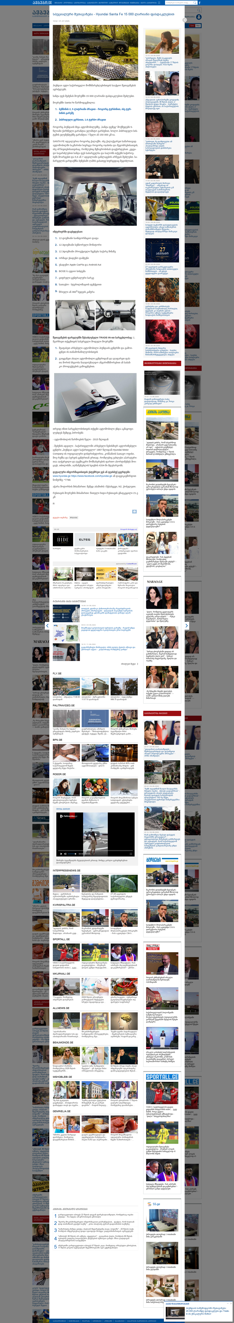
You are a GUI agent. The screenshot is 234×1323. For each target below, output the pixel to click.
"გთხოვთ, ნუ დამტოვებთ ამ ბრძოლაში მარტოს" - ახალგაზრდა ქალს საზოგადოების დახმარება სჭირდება (158, 145)
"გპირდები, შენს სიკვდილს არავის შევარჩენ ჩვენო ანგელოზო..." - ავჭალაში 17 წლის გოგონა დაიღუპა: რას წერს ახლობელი (161, 62)
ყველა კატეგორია (149, 3)
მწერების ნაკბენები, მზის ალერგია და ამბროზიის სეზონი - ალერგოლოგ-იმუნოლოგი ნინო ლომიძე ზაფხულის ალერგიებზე (62, 585)
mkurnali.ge (61, 974)
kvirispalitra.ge (64, 905)
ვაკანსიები (119, 1321)
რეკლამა (86, 1321)
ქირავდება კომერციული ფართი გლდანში (128, 550)
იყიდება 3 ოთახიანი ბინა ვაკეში (106, 549)
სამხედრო (113, 3)
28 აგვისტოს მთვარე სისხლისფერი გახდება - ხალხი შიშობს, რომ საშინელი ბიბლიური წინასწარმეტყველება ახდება (162, 351)
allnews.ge (61, 1008)
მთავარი (58, 3)
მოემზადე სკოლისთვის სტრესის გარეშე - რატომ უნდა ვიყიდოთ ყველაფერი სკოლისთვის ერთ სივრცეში (108, 629)
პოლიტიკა (68, 3)
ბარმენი (57, 548)
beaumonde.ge (63, 1042)
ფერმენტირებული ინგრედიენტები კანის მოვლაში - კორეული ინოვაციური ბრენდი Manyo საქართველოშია (106, 585)
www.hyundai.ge (62, 476)
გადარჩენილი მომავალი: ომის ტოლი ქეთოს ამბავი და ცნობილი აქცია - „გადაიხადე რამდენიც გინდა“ (108, 648)
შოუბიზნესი (124, 3)
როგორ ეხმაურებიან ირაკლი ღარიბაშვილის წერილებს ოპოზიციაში (159, 979)
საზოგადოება (80, 3)
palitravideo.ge (64, 705)
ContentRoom (131, 564)
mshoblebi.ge (62, 1077)
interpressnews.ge (66, 870)
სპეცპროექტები (59, 1321)
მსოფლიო (103, 3)
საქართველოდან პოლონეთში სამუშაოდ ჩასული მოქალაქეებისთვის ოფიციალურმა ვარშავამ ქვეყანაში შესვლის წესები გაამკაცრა (162, 1017)
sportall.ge (61, 939)
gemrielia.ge (62, 1111)
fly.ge (57, 673)
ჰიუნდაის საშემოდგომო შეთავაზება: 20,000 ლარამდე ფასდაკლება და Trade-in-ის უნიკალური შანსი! (208, 1311)
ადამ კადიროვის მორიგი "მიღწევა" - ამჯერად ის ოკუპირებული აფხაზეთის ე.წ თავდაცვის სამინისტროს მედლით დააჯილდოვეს (159, 187)
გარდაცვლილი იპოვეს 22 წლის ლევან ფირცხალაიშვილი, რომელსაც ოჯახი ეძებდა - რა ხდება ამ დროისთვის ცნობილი (95, 1216)
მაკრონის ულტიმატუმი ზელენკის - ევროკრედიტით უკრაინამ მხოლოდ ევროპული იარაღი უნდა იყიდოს (162, 487)
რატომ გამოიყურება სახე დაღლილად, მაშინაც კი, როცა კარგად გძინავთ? (159, 401)
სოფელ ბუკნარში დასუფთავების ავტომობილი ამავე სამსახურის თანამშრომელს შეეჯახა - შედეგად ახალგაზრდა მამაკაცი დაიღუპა (161, 229)
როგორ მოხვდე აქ (128, 529)
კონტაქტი (108, 1321)
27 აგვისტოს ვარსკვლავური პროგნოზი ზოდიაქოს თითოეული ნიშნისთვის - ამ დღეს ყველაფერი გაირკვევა (161, 270)
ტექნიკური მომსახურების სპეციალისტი (81, 550)
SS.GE (56, 529)
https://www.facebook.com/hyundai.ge (91, 476)
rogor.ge (59, 774)
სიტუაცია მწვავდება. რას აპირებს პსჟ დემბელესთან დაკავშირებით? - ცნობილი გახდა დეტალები (162, 1186)
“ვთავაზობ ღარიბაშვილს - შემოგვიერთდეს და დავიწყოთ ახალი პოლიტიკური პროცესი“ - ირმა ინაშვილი (159, 752)
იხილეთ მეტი (128, 664)
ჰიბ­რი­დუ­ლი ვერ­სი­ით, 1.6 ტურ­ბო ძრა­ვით (82, 119)
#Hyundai (73, 518)
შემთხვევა (134, 3)
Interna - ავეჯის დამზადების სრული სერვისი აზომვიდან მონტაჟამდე (84, 585)
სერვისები (97, 1321)
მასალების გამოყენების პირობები (141, 1321)
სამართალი (92, 3)
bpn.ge (57, 740)
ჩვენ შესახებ (74, 1321)
